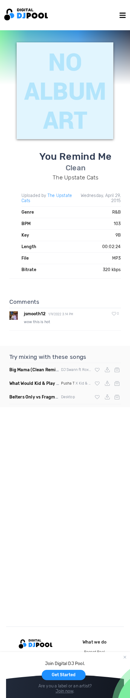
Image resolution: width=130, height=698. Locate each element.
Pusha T (68, 383)
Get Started (64, 674)
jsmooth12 (35, 313)
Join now (64, 691)
